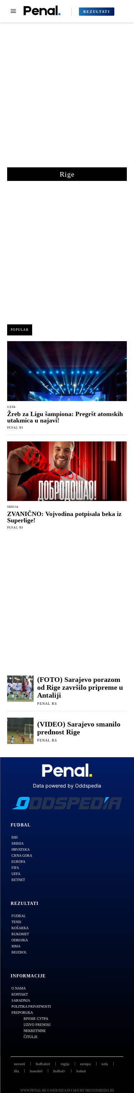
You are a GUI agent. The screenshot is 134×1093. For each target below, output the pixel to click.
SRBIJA (13, 507)
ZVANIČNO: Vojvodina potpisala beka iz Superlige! (64, 517)
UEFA (11, 407)
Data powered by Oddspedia (67, 786)
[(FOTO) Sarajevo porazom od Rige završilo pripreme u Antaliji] (20, 688)
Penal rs (15, 427)
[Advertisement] (67, 99)
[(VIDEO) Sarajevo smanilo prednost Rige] (20, 731)
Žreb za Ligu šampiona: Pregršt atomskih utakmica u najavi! (65, 417)
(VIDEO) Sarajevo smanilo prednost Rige (78, 728)
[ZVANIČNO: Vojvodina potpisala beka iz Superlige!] (67, 471)
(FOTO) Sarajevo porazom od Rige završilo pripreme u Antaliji (80, 687)
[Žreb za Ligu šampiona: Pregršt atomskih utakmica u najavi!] (67, 371)
